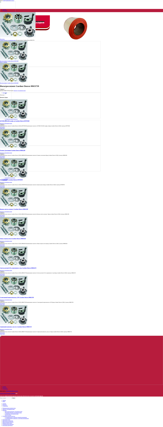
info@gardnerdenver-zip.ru (8, 0)
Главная (2, 40)
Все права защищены (8, 393)
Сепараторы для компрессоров (11, 413)
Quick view (2, 128)
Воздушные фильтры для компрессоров (13, 411)
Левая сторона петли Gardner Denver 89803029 (13, 238)
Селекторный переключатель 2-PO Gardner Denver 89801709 (17, 297)
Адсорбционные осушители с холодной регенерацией (17, 418)
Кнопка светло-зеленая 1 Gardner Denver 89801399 (14, 209)
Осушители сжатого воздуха (11, 119)
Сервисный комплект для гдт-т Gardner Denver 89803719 (16, 326)
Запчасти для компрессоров (10, 40)
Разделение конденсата (10, 177)
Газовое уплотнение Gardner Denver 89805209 (12, 150)
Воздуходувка (8, 415)
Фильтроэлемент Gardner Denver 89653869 (9, 83)
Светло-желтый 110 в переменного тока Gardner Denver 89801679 (18, 268)
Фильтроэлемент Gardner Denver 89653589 (9, 61)
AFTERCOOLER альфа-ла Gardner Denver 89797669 (14, 121)
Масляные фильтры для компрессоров (13, 412)
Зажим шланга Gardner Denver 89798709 (11, 179)
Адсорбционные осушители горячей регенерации (16, 417)
